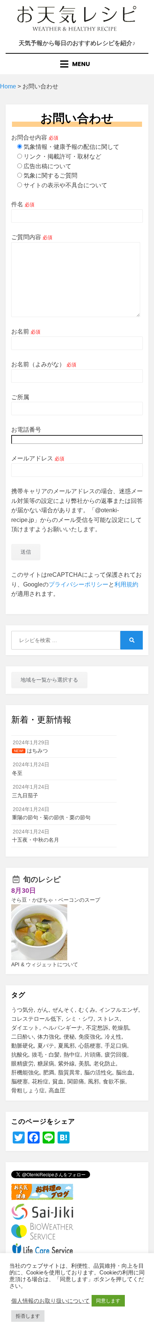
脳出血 (124, 1072)
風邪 (93, 1081)
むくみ (86, 1010)
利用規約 (126, 584)
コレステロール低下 (36, 1019)
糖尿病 (45, 1063)
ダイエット (25, 1027)
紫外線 (66, 1063)
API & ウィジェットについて (44, 964)
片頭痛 (92, 1054)
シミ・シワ (79, 1019)
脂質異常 (69, 1072)
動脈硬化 (22, 1045)
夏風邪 (66, 1045)
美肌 (84, 1063)
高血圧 (57, 1090)
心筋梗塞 (89, 1045)
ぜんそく (63, 1010)
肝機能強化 (25, 1072)
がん (43, 1010)
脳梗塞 (19, 1081)
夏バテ (45, 1045)
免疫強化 (89, 1036)
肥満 (48, 1072)
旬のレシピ (42, 879)
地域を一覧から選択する (49, 680)
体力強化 (48, 1036)
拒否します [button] (28, 1316)
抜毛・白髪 (46, 1054)
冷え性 (113, 1036)
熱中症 (72, 1054)
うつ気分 (22, 1010)
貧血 (58, 1081)
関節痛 (75, 1081)
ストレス (108, 1019)
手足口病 (116, 1045)
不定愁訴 (97, 1027)
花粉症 (40, 1081)
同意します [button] (108, 1301)
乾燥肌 (120, 1027)
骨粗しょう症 (28, 1090)
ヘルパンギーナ (62, 1027)
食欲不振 (114, 1081)
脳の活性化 (98, 1072)
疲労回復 (116, 1054)
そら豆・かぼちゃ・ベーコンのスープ (55, 900)
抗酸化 (19, 1054)
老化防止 (104, 1063)
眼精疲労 (22, 1063)
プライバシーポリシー (78, 584)
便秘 (69, 1036)
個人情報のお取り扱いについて (50, 1301)
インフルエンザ (118, 1010)
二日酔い (22, 1036)
